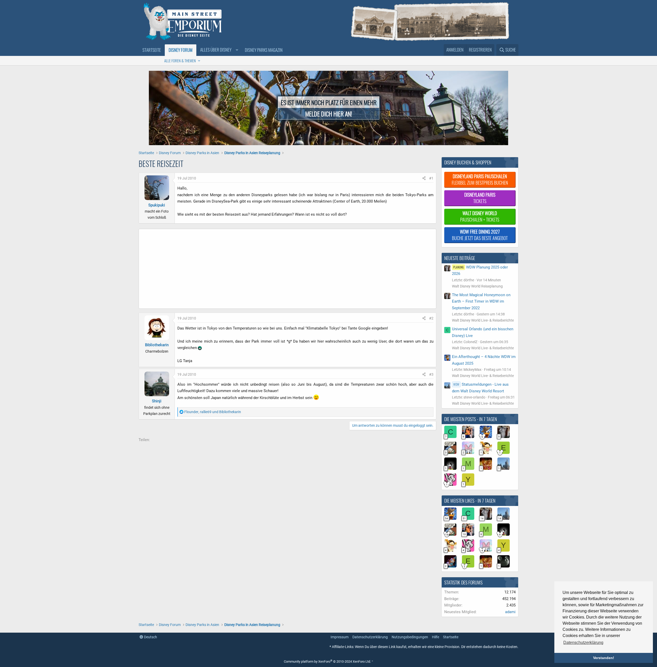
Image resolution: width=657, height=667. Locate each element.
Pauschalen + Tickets (479, 216)
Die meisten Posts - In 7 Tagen (470, 419)
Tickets (479, 197)
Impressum (340, 637)
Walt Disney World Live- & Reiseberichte (483, 320)
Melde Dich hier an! (328, 113)
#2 (431, 318)
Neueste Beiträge (459, 258)
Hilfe (435, 637)
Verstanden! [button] (603, 658)
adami (510, 612)
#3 (431, 374)
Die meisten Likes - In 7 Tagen (469, 500)
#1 (431, 178)
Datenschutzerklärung (370, 637)
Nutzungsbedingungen (410, 637)
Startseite (151, 50)
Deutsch (150, 637)
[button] (218, 50)
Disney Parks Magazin (264, 50)
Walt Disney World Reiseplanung (477, 286)
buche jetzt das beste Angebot (480, 234)
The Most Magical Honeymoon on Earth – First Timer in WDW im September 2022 (481, 301)
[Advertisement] (264, 270)
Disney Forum (180, 50)
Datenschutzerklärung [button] (583, 642)
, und (212, 412)
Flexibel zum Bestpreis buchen (480, 179)
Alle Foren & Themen (180, 60)
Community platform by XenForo (327, 661)
